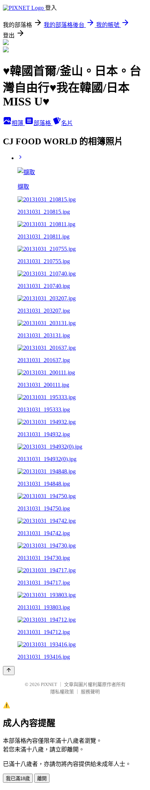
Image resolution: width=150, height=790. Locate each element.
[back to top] (9, 670)
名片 (67, 123)
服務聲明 (90, 691)
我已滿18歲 (18, 778)
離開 (42, 778)
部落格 (42, 123)
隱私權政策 (62, 691)
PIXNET (49, 684)
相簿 (18, 123)
